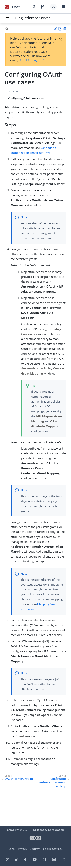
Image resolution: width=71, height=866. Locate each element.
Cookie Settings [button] (53, 849)
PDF (64, 29)
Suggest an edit (55, 29)
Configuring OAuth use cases (26, 98)
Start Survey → (30, 60)
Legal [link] (11, 849)
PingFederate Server (32, 17)
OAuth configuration (19, 778)
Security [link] (35, 849)
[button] (53, 7)
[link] (7, 7)
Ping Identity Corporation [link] (47, 830)
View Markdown (60, 29)
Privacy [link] (22, 849)
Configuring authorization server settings (52, 782)
